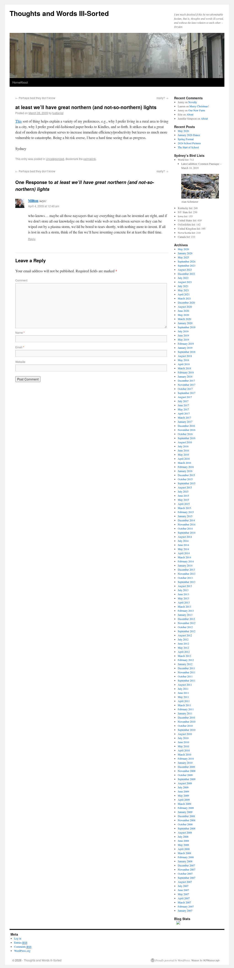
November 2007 (186, 869)
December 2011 (186, 668)
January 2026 (185, 253)
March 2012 (184, 656)
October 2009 (185, 775)
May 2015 (183, 499)
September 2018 (186, 352)
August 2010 (185, 734)
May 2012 (183, 647)
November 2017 (186, 384)
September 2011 (186, 680)
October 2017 (185, 389)
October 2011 (185, 676)
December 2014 (186, 520)
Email (19, 347)
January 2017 (185, 421)
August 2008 (185, 832)
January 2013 (185, 614)
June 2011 (183, 693)
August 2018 (185, 356)
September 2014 (186, 532)
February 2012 (186, 660)
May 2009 (183, 795)
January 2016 (185, 471)
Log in (17, 938)
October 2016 (185, 434)
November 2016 (186, 430)
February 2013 (186, 610)
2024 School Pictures (189, 143)
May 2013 (183, 598)
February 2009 (186, 808)
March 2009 (184, 803)
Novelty (192, 102)
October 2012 (185, 627)
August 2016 (185, 442)
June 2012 (183, 643)
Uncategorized (55, 159)
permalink (89, 159)
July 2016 (183, 446)
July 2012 (183, 639)
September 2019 (186, 327)
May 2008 (183, 845)
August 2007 (185, 882)
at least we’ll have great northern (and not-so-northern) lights (86, 107)
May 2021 (183, 290)
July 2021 (183, 286)
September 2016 (186, 438)
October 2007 (185, 873)
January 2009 (185, 812)
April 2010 (184, 750)
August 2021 (185, 282)
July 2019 (183, 331)
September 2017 (186, 393)
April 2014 (184, 553)
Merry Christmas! (199, 106)
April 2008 (184, 849)
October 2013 (185, 578)
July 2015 (183, 491)
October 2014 (185, 528)
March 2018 (184, 368)
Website (20, 362)
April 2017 (184, 413)
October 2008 (185, 824)
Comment (21, 280)
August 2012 (185, 635)
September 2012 (186, 631)
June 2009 (183, 791)
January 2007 (185, 910)
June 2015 (183, 495)
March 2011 (184, 705)
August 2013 (185, 586)
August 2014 (185, 536)
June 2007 (183, 890)
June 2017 (183, 405)
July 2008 (183, 836)
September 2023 (186, 265)
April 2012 (184, 651)
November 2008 (186, 820)
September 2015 (186, 483)
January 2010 (185, 762)
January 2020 (185, 323)
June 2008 (183, 840)
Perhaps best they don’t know (35, 98)
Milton (33, 200)
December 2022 (186, 273)
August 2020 (185, 306)
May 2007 (183, 894)
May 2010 (183, 746)
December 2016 (186, 426)
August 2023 (185, 269)
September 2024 (186, 261)
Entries (20, 942)
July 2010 (183, 738)
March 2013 (184, 606)
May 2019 (183, 339)
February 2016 (186, 467)
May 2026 (183, 131)
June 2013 (183, 594)
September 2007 (186, 877)
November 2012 (186, 623)
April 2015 (184, 504)
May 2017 (183, 409)
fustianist (57, 113)
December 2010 (186, 717)
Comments (23, 946)
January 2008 (185, 861)
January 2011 (185, 713)
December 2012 (186, 619)
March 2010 (184, 754)
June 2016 (183, 450)
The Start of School (188, 147)
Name (20, 332)
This (18, 121)
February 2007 (186, 906)
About (24, 82)
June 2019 (183, 335)
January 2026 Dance (189, 135)
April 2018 (184, 364)
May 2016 (183, 454)
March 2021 (184, 298)
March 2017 (184, 417)
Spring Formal (186, 139)
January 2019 (185, 347)
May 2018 (183, 360)
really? (162, 98)
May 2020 (183, 315)
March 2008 (184, 853)
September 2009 (186, 779)
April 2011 (184, 701)
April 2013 (184, 602)
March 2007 (184, 902)
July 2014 (183, 541)
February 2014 (186, 561)
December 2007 (186, 865)
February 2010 (186, 758)
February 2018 (186, 372)
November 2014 (186, 524)
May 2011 (183, 697)
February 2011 (186, 709)
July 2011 (183, 688)
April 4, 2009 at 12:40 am (43, 206)
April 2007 (184, 898)
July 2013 (183, 590)
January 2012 (185, 664)
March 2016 (184, 462)
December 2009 (186, 767)
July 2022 (183, 278)
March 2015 (184, 508)
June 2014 (183, 545)
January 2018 (185, 376)
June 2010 (183, 742)
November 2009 (186, 771)
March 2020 (184, 319)
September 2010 (186, 730)
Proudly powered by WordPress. (173, 960)
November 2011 (186, 672)
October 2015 (185, 479)
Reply (31, 239)
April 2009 (184, 799)
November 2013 (186, 573)
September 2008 (186, 828)
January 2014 (185, 565)
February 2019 (186, 343)
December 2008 (186, 816)
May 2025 (183, 257)
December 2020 (186, 302)
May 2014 (183, 549)
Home (16, 82)
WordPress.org (22, 950)
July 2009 (183, 787)
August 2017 (185, 397)
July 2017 (183, 401)
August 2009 (185, 783)
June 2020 (183, 310)
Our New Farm (196, 110)
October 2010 (185, 725)
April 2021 (184, 294)
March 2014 (184, 557)
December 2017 (186, 380)
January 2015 (185, 516)
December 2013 (186, 569)
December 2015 (186, 475)
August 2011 (185, 684)
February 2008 (186, 857)
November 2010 (186, 721)
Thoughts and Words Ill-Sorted (59, 13)
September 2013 (186, 582)
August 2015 (185, 487)
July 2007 (183, 886)
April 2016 (184, 458)
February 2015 (186, 512)
